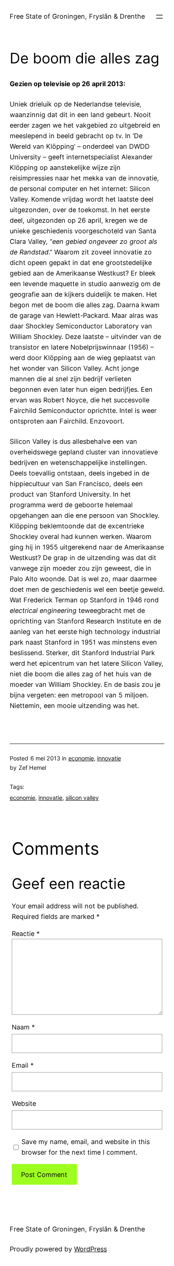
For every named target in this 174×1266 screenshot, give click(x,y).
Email (23, 1065)
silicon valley (82, 797)
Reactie (26, 933)
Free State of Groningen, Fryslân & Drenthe (77, 16)
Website (24, 1103)
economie (81, 758)
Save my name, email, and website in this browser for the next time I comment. (85, 1147)
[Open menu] (159, 17)
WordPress (90, 1249)
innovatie (109, 758)
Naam (23, 1027)
